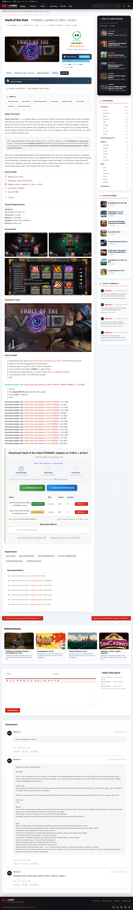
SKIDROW (115, 145)
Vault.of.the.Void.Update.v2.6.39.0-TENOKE (41, 407)
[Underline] (13, 680)
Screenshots (54, 101)
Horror (115, 128)
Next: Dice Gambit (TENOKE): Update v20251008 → (111, 618)
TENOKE (75, 25)
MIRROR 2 (72, 385)
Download (11, 106)
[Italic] (10, 680)
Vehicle (115, 179)
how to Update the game (58, 372)
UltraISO (43, 364)
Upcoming (53, 6)
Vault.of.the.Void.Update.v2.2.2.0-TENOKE (41, 443)
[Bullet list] (28, 680)
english (11, 197)
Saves (115, 176)
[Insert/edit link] (38, 680)
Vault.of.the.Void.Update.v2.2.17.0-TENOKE (41, 429)
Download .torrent (33, 488)
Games (22, 6)
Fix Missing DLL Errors (33, 561)
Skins (115, 167)
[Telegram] (121, 907)
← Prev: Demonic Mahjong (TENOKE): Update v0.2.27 (22, 618)
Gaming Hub (114, 186)
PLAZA (115, 151)
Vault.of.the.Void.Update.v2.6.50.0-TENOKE (41, 402)
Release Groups (107, 901)
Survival (115, 131)
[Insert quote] (48, 680)
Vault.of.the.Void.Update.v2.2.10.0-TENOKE (41, 438)
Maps (115, 170)
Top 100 (63, 6)
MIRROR (63, 385)
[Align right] (24, 680)
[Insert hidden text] (58, 680)
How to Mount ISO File (26, 556)
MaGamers (5, 11)
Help (70, 6)
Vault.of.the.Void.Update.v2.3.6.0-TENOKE (41, 424)
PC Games (13, 11)
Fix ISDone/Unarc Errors (14, 561)
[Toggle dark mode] (129, 6)
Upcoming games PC (114, 138)
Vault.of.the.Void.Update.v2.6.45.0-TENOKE (41, 404)
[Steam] (129, 907)
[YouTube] (125, 907)
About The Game (13, 101)
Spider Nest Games (24, 181)
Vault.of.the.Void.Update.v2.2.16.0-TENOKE (41, 432)
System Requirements (40, 101)
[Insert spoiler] (55, 680)
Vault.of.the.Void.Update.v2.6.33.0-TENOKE (41, 410)
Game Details (26, 101)
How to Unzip (10, 556)
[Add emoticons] (35, 680)
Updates (33, 6)
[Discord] (113, 907)
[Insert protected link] (44, 680)
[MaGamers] (9, 732)
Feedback (117, 901)
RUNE (115, 157)
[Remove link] (41, 680)
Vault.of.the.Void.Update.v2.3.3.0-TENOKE (41, 427)
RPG (115, 122)
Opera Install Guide (61, 479)
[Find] (119, 6)
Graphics (115, 173)
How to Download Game (46, 556)
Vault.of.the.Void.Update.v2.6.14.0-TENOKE (41, 413)
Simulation (115, 113)
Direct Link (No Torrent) (63, 488)
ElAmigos (115, 160)
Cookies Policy (126, 901)
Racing (115, 116)
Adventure (115, 119)
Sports (115, 134)
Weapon (115, 182)
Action (115, 110)
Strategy (59, 25)
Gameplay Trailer (67, 101)
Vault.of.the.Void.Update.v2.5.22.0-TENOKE (41, 416)
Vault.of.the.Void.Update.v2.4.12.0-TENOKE (41, 421)
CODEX (115, 148)
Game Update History (24, 106)
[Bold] (7, 680)
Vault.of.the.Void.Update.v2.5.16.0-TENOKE (41, 418)
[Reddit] (117, 907)
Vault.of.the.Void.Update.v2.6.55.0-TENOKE (41, 385)
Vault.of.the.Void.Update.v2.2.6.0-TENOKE (41, 441)
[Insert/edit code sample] (52, 680)
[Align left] (17, 680)
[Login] (124, 6)
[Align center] (20, 680)
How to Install (80, 101)
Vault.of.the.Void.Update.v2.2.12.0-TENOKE (41, 435)
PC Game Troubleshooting (67, 556)
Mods (43, 6)
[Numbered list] (31, 680)
